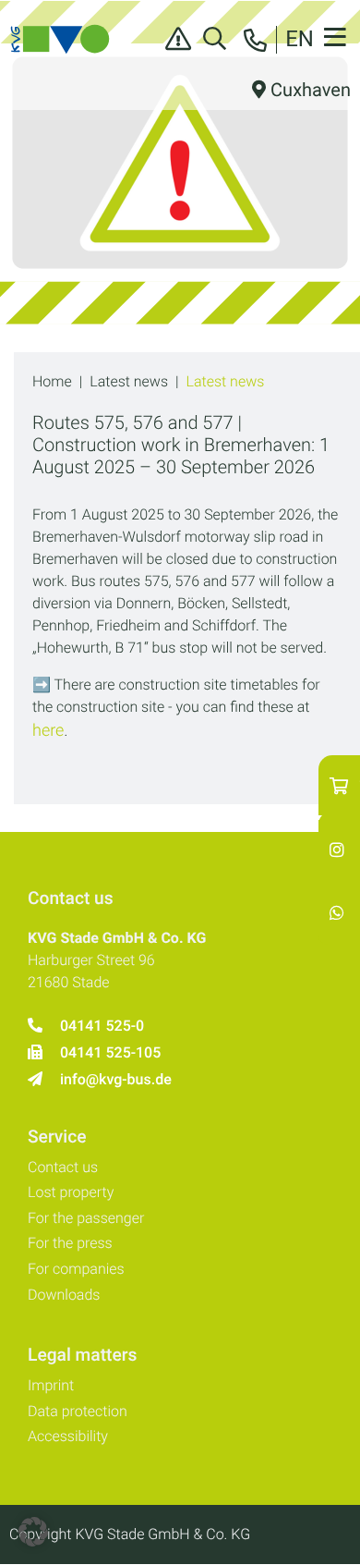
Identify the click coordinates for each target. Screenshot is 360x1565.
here (48, 730)
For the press (70, 1243)
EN (299, 39)
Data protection (77, 1411)
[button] (33, 1531)
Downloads (64, 1294)
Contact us (63, 1167)
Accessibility (68, 1436)
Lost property (71, 1192)
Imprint (51, 1385)
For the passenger (86, 1218)
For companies (76, 1269)
